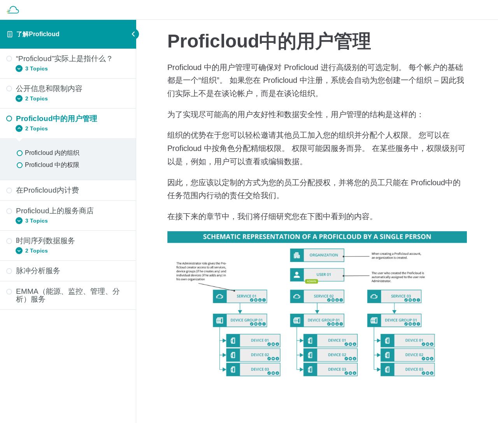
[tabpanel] (317, 223)
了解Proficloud (38, 34)
